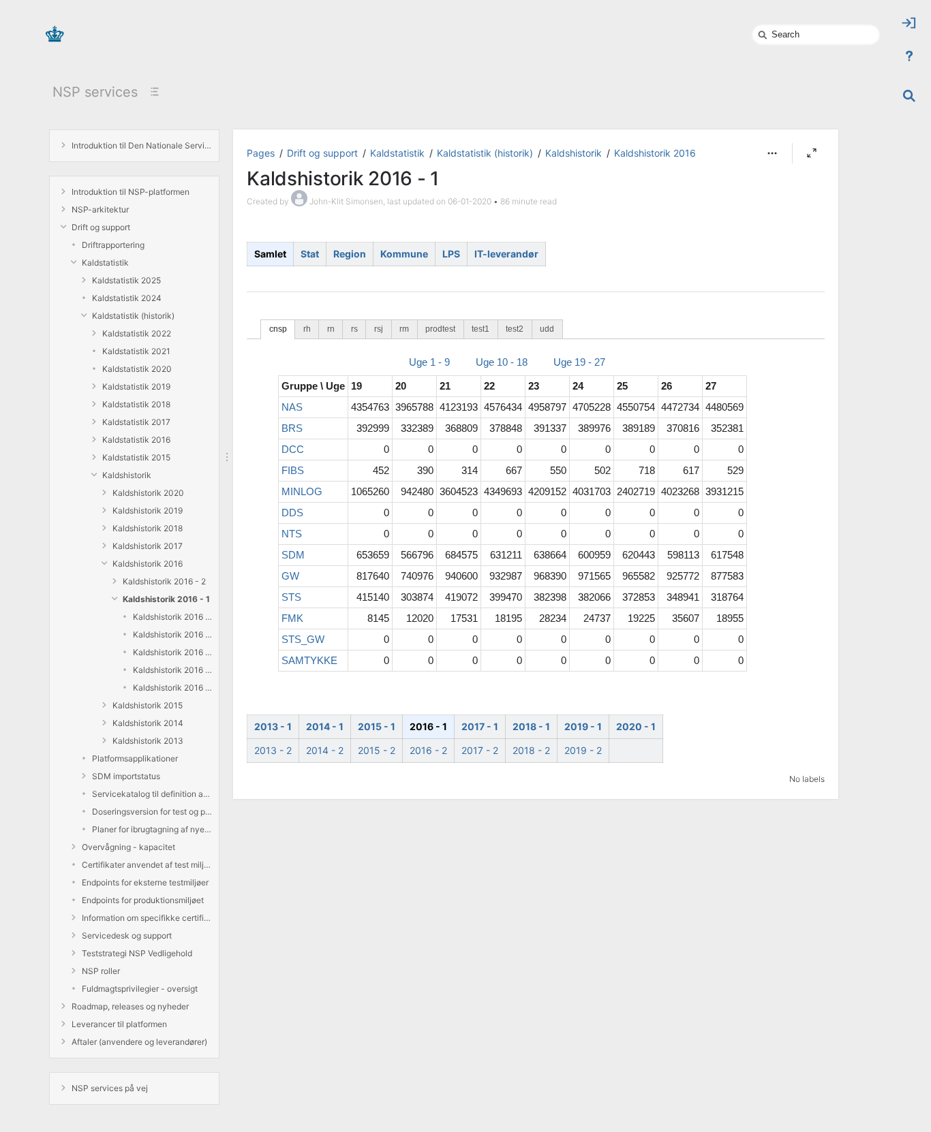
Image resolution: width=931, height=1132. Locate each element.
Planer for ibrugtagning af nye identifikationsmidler (152, 829)
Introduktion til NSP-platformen (130, 192)
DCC (292, 449)
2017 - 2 (479, 750)
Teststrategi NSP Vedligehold (137, 953)
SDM (293, 555)
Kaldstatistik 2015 (136, 457)
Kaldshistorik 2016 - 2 (164, 581)
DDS (292, 512)
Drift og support (101, 227)
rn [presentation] (331, 329)
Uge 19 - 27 (579, 362)
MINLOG (301, 491)
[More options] (772, 153)
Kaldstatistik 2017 (136, 422)
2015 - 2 (376, 750)
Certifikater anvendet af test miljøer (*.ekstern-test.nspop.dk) (147, 865)
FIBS (292, 470)
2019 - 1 (583, 726)
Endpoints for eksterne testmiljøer (145, 882)
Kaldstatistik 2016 (136, 440)
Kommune (404, 254)
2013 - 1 (273, 726)
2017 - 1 (479, 726)
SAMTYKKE (309, 660)
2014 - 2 (325, 750)
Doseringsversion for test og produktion (152, 811)
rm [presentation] (404, 329)
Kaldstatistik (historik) (133, 316)
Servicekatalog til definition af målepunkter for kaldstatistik (152, 794)
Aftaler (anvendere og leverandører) (139, 1042)
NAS (292, 407)
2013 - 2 (273, 750)
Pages (261, 153)
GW (290, 576)
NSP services (95, 92)
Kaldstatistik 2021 (136, 351)
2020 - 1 (636, 726)
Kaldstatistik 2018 (136, 404)
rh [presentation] (307, 329)
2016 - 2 (428, 750)
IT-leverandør (506, 254)
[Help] (909, 56)
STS (291, 597)
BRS (292, 428)
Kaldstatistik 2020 (137, 369)
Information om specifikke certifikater (147, 918)
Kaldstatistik (105, 262)
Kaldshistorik (126, 475)
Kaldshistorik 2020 (148, 493)
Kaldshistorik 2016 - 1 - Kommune (172, 652)
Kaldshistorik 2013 (147, 741)
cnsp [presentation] (278, 329)
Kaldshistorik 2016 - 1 (166, 599)
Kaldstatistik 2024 (127, 298)
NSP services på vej (110, 1088)
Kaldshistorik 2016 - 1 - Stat (172, 617)
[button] (772, 153)
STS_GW (302, 639)
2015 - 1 (376, 726)
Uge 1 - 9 (429, 362)
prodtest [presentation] (440, 329)
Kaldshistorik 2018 (147, 528)
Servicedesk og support (127, 935)
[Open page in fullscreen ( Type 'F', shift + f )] (811, 153)
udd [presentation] (547, 329)
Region (349, 254)
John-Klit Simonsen (346, 201)
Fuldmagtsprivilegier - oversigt (140, 989)
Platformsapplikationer (135, 758)
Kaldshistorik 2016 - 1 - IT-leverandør (172, 687)
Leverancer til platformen (119, 1024)
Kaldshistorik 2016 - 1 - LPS (172, 670)
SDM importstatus (126, 776)
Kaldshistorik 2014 (147, 723)
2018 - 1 (531, 726)
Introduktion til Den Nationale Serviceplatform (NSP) (142, 145)
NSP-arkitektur (100, 209)
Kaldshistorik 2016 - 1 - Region (172, 634)
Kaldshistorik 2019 (147, 510)
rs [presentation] (354, 329)
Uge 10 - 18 (502, 362)
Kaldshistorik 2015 (147, 705)
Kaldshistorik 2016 (147, 564)
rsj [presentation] (378, 329)
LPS (451, 254)
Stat (310, 254)
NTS (291, 533)
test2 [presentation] (514, 329)
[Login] (909, 23)
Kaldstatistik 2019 (136, 386)
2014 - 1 (325, 726)
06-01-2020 (469, 201)
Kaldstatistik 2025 (126, 280)
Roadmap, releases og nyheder (130, 1006)
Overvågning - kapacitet (128, 847)
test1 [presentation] (480, 329)
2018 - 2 (531, 750)
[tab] (277, 329)
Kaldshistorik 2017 (147, 546)
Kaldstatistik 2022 (136, 333)
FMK (292, 618)
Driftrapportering (113, 245)
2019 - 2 (583, 750)
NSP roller (101, 971)
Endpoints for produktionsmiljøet (143, 900)
